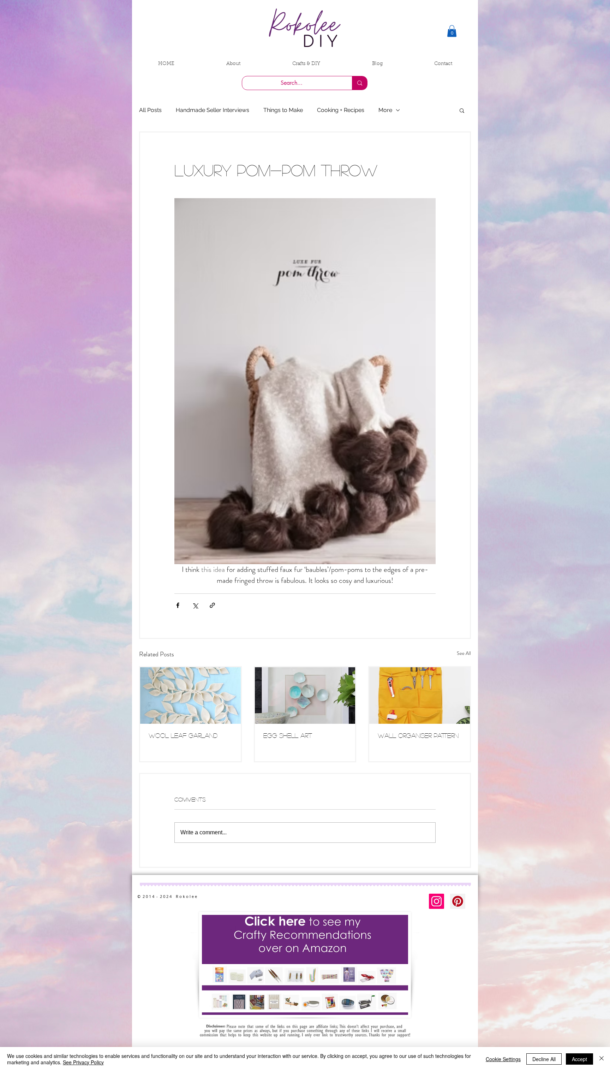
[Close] (601, 1059)
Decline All (544, 1059)
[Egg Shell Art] (305, 695)
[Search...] (359, 83)
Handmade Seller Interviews (212, 110)
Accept (579, 1059)
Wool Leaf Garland (183, 735)
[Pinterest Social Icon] (457, 901)
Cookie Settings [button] (503, 1059)
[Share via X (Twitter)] (195, 605)
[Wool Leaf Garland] (190, 695)
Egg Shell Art (287, 735)
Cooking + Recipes (340, 110)
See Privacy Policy (83, 1062)
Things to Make (283, 110)
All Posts (150, 110)
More (385, 110)
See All (464, 653)
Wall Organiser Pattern (418, 735)
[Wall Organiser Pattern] (419, 695)
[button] (452, 31)
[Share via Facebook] (177, 605)
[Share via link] (212, 605)
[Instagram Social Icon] (436, 901)
